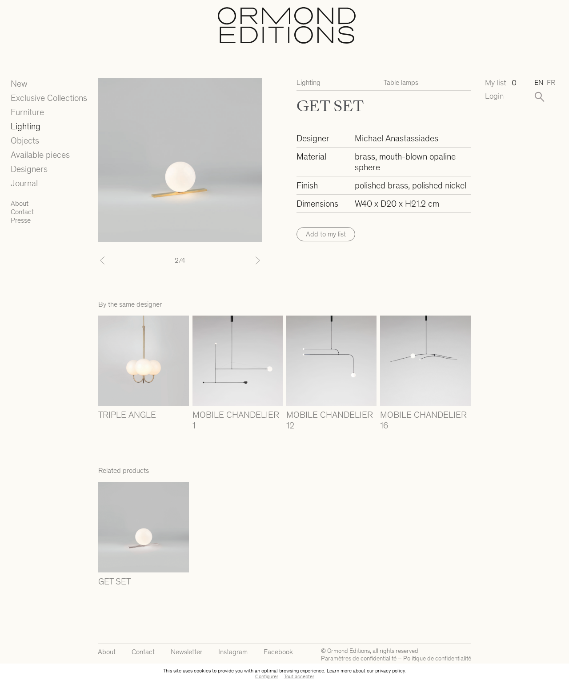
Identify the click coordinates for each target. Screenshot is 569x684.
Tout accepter (299, 676)
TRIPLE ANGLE (127, 414)
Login (494, 96)
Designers (29, 169)
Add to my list (326, 234)
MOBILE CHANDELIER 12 (329, 420)
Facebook (278, 652)
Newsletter (186, 652)
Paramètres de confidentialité (359, 658)
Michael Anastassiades (396, 138)
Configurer (266, 676)
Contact (22, 212)
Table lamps (401, 82)
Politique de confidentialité (437, 658)
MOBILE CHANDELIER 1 (235, 420)
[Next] (249, 260)
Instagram (233, 652)
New (19, 83)
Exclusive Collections (49, 97)
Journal (24, 183)
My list (501, 83)
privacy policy (390, 671)
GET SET (114, 581)
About (19, 203)
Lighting (25, 126)
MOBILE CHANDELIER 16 (423, 420)
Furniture (27, 112)
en (538, 82)
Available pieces (40, 154)
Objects (25, 140)
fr (551, 82)
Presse (21, 220)
